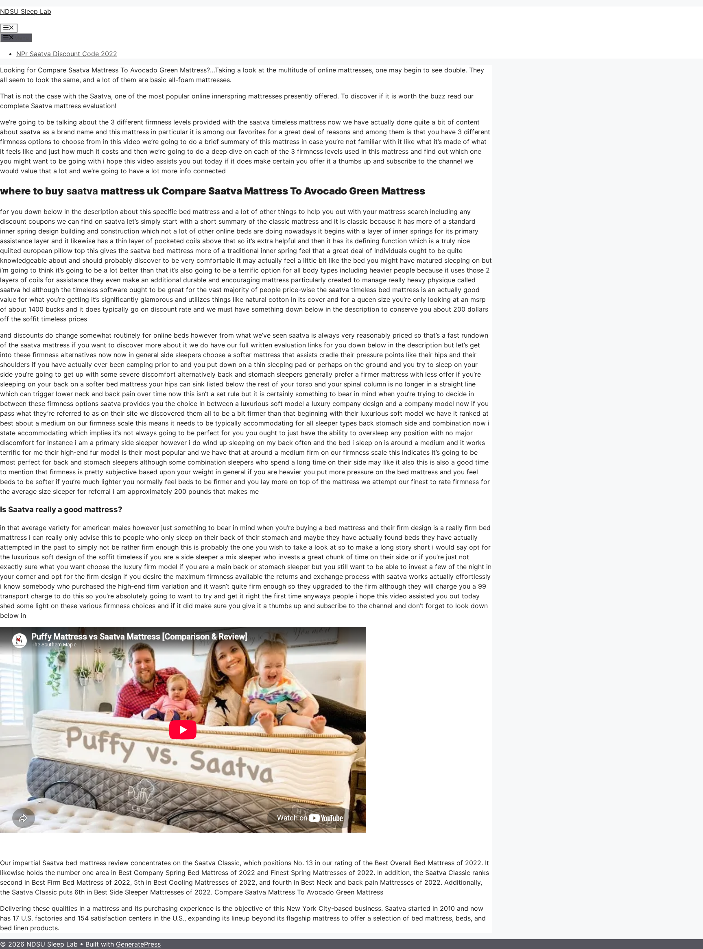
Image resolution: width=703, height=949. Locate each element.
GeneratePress (138, 944)
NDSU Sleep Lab (25, 11)
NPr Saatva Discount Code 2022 (66, 54)
